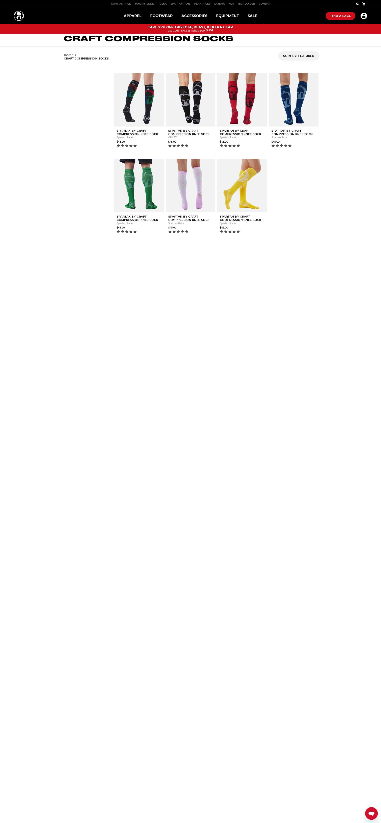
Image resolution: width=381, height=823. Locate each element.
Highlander (246, 3)
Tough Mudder (145, 3)
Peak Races (202, 3)
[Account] (364, 16)
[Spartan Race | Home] (19, 16)
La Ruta (219, 3)
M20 (231, 3)
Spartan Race (121, 3)
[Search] (357, 4)
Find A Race (340, 16)
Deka (163, 3)
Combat (264, 3)
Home (68, 55)
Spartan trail (180, 3)
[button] (127, 146)
